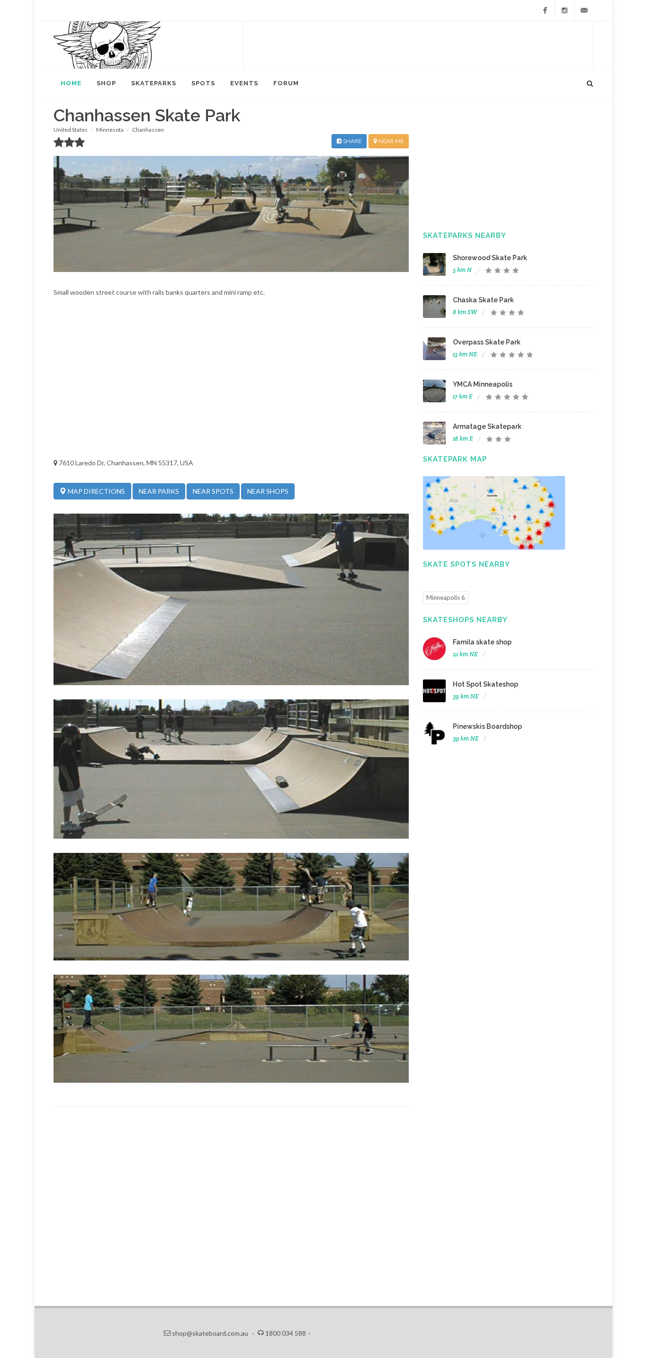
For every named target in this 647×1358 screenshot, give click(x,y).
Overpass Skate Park (487, 342)
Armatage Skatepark (487, 426)
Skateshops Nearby (465, 620)
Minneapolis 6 (445, 597)
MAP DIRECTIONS (95, 491)
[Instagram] (564, 10)
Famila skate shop (482, 642)
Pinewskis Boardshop (487, 726)
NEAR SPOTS (213, 491)
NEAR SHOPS (267, 491)
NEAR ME (390, 141)
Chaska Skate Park (483, 300)
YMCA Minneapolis (482, 384)
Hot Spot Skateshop (485, 684)
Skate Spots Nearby (466, 564)
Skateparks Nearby (464, 235)
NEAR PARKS (159, 491)
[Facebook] (545, 10)
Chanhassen (148, 129)
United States (71, 129)
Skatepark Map (455, 459)
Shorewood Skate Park (490, 258)
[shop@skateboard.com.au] (584, 10)
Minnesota (110, 129)
